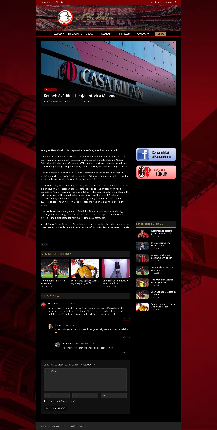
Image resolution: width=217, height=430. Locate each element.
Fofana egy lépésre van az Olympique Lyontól (85, 282)
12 (115, 287)
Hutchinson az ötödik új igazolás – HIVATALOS (162, 232)
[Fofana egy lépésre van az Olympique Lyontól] (85, 268)
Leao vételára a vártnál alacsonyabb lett (162, 281)
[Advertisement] (85, 130)
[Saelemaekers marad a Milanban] (55, 268)
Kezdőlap (59, 34)
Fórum (160, 34)
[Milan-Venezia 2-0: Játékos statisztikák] (142, 294)
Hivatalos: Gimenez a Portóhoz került (160, 244)
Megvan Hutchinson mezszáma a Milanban (161, 256)
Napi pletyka (50, 90)
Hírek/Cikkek (75, 34)
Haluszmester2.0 (70, 343)
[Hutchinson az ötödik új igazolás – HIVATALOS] (142, 233)
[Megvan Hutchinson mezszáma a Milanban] (142, 258)
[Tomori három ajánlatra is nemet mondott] (116, 268)
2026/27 (90, 34)
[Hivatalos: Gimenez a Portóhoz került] (142, 246)
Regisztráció (171, 2)
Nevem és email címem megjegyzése (61, 401)
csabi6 (58, 325)
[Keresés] (152, 2)
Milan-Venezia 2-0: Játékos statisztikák (163, 293)
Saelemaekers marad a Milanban (53, 282)
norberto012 (56, 101)
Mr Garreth (53, 304)
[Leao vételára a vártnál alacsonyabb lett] (142, 282)
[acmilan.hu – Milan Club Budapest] (84, 18)
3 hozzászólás (85, 101)
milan (44, 245)
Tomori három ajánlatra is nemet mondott (115, 282)
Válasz (126, 319)
